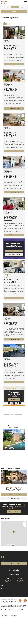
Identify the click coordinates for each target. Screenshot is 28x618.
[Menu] (25, 2)
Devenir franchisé (5, 588)
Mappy (13, 545)
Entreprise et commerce (7, 591)
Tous (2, 7)
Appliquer (14, 11)
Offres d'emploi (4, 585)
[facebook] (2, 557)
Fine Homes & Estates (6, 595)
